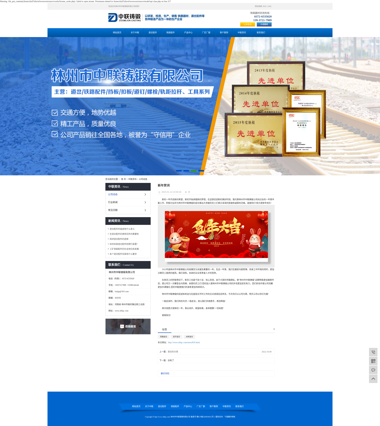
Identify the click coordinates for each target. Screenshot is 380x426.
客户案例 (224, 32)
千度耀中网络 (229, 417)
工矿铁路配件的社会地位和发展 (124, 249)
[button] (179, 170)
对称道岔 (189, 337)
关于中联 (135, 32)
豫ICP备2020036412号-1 (206, 417)
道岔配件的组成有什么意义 (122, 229)
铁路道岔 (163, 337)
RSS (264, 6)
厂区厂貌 (206, 32)
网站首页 (117, 32)
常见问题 (113, 210)
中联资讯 (242, 32)
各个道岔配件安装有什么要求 (123, 254)
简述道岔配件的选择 (119, 239)
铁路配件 (170, 32)
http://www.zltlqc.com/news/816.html (184, 342)
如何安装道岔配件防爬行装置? (124, 244)
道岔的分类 (173, 352)
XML (270, 6)
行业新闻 (113, 202)
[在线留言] (373, 370)
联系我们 (261, 32)
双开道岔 (176, 337)
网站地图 (258, 6)
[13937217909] (373, 352)
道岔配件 (153, 32)
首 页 (123, 179)
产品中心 (188, 32)
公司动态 (143, 179)
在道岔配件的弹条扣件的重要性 (124, 234)
